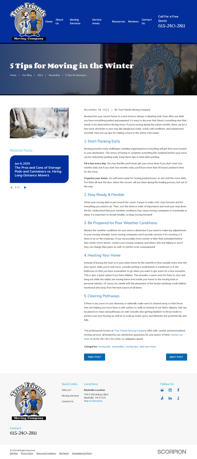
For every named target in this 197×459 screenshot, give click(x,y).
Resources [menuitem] (118, 21)
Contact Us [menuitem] (147, 21)
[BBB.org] (178, 398)
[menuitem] (14, 453)
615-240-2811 (171, 25)
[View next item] (25, 187)
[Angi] (162, 398)
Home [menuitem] (48, 21)
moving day (104, 346)
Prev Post (94, 357)
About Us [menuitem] (59, 21)
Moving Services (70, 395)
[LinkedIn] (170, 398)
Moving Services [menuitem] (75, 21)
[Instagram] (170, 390)
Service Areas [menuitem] (96, 21)
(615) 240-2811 (101, 338)
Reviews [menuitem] (133, 21)
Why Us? (66, 390)
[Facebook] (178, 390)
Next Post (176, 357)
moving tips (132, 346)
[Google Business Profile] (162, 390)
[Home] (28, 21)
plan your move (148, 346)
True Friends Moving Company (130, 330)
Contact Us (67, 401)
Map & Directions (93, 400)
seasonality (118, 346)
